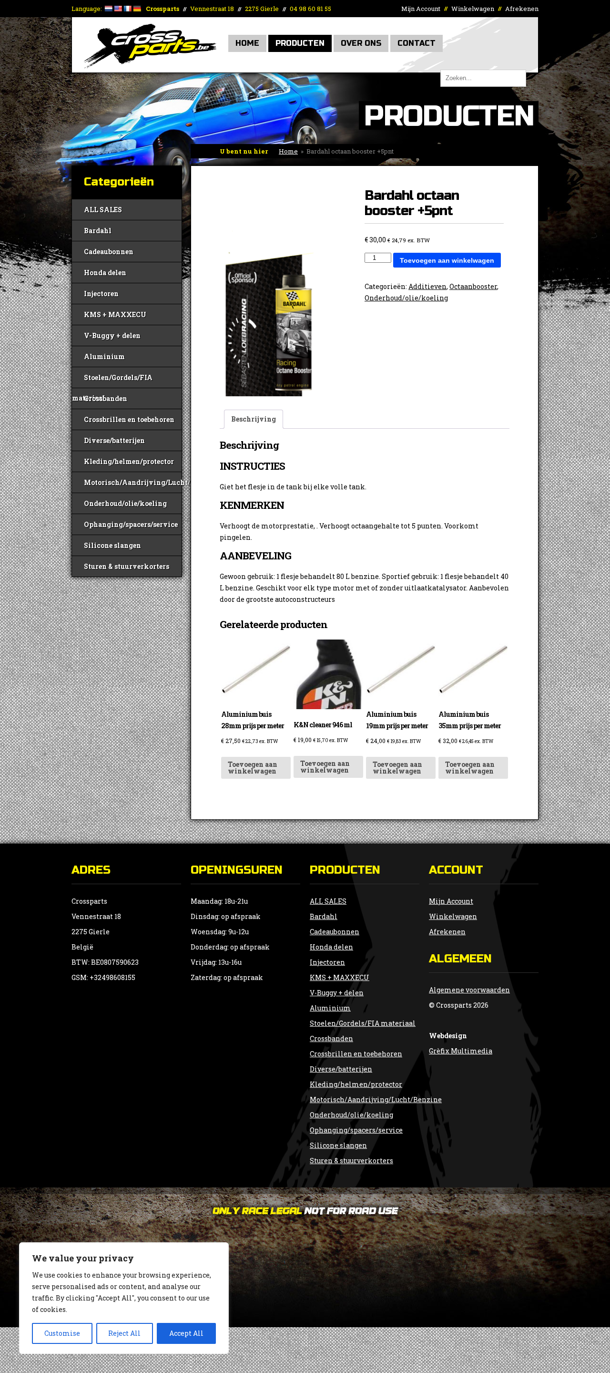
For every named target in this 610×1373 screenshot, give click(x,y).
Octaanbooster (473, 286)
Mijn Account (420, 8)
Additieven (427, 286)
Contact (416, 43)
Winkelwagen (472, 8)
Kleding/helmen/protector (129, 461)
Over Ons (361, 43)
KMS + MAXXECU (115, 314)
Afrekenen (522, 8)
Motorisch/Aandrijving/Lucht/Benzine (133, 482)
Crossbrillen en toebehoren (129, 419)
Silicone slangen (112, 545)
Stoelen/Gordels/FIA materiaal (112, 380)
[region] (124, 1298)
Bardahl (98, 230)
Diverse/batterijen (114, 440)
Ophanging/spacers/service (131, 524)
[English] (117, 8)
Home (247, 43)
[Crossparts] (150, 65)
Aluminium (104, 356)
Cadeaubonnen (108, 251)
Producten (300, 43)
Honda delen (105, 272)
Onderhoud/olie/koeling (125, 503)
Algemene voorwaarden (469, 989)
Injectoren (101, 293)
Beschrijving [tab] (253, 418)
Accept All (186, 1333)
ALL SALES (103, 209)
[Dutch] (108, 8)
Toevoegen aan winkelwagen (447, 260)
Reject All (124, 1333)
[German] (136, 8)
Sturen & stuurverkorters (126, 566)
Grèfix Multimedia (460, 1050)
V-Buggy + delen (112, 335)
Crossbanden (105, 398)
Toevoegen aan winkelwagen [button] (252, 767)
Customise (62, 1333)
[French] (127, 8)
